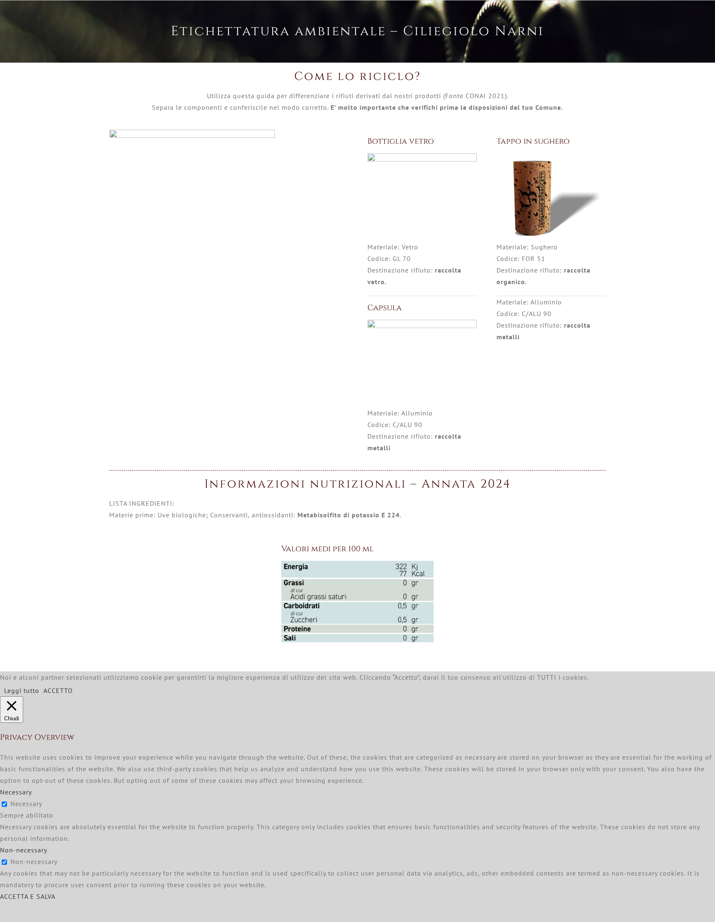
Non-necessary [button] (23, 850)
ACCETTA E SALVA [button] (27, 896)
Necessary (26, 803)
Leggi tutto (21, 690)
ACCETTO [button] (58, 690)
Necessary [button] (16, 792)
